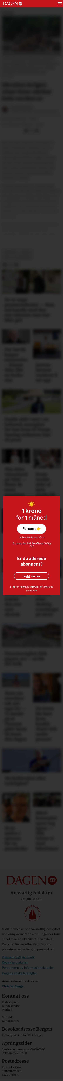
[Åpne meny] (60, 4)
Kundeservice (11, 1006)
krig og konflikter (17, 257)
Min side (7, 1017)
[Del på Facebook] (26, 130)
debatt (26, 252)
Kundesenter (10, 1020)
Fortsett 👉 (31, 529)
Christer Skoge (13, 986)
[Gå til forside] (12, 3)
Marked (7, 1009)
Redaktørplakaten (15, 962)
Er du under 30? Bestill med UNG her (31, 545)
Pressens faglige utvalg (18, 957)
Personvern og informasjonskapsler (28, 968)
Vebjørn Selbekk (31, 899)
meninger (10, 252)
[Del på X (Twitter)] (31, 130)
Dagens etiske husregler (19, 973)
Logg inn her (31, 576)
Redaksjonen (10, 1002)
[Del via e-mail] (36, 130)
